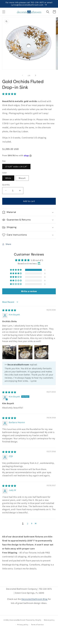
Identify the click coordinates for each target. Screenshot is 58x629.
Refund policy (49, 620)
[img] (9, 310)
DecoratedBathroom (17, 620)
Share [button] (8, 244)
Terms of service (37, 625)
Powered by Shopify (33, 620)
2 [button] (27, 523)
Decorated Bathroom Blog (34, 599)
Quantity (6, 184)
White (8, 178)
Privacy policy (22, 625)
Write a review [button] (29, 291)
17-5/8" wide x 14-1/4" (16, 166)
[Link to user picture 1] (9, 352)
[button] (3, 12)
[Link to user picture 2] (25, 352)
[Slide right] (35, 75)
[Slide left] (22, 75)
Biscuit (22, 178)
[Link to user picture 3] (41, 352)
